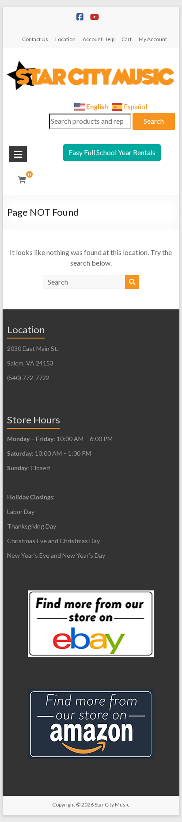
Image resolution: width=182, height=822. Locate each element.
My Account (153, 39)
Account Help (98, 39)
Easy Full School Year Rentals (111, 152)
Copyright (63, 804)
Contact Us (35, 39)
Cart (126, 39)
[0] (22, 179)
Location (65, 39)
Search (154, 121)
